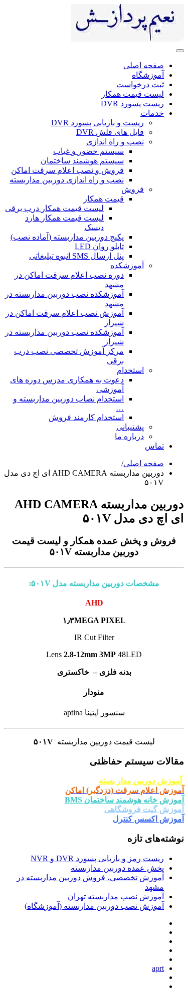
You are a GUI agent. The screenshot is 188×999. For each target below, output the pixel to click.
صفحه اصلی (143, 463)
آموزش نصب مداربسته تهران (116, 896)
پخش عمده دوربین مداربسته (117, 868)
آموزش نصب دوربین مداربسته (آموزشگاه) (94, 906)
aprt (158, 968)
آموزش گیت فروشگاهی (144, 809)
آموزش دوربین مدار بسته (141, 780)
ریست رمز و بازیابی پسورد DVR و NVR (97, 858)
